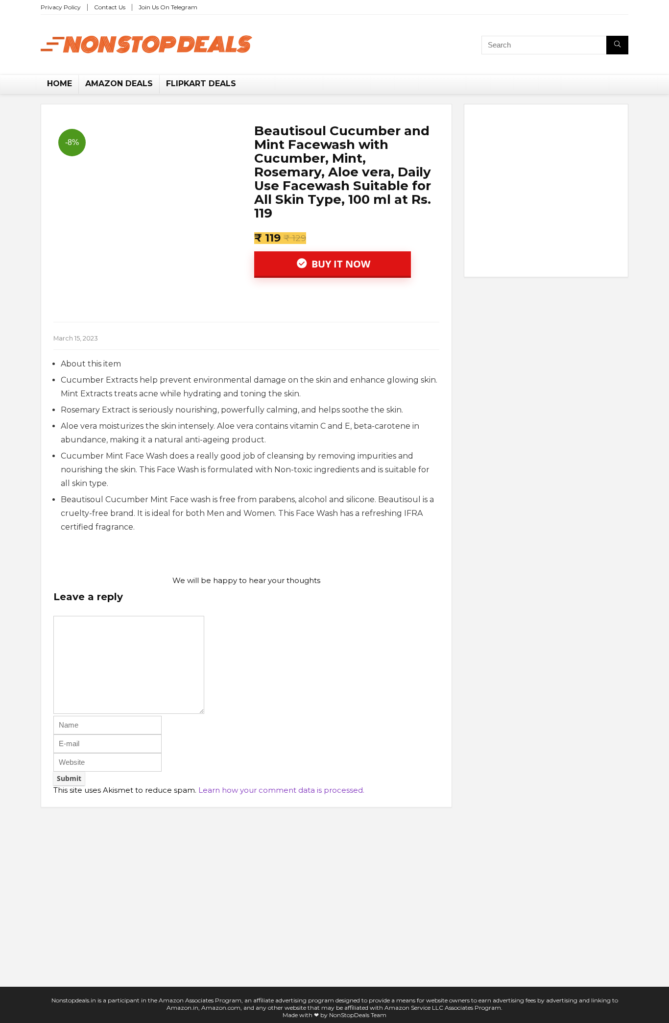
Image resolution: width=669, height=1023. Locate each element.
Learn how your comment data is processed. (281, 790)
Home (59, 83)
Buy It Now (339, 263)
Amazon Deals (119, 83)
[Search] (617, 45)
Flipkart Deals (201, 83)
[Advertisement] (546, 192)
